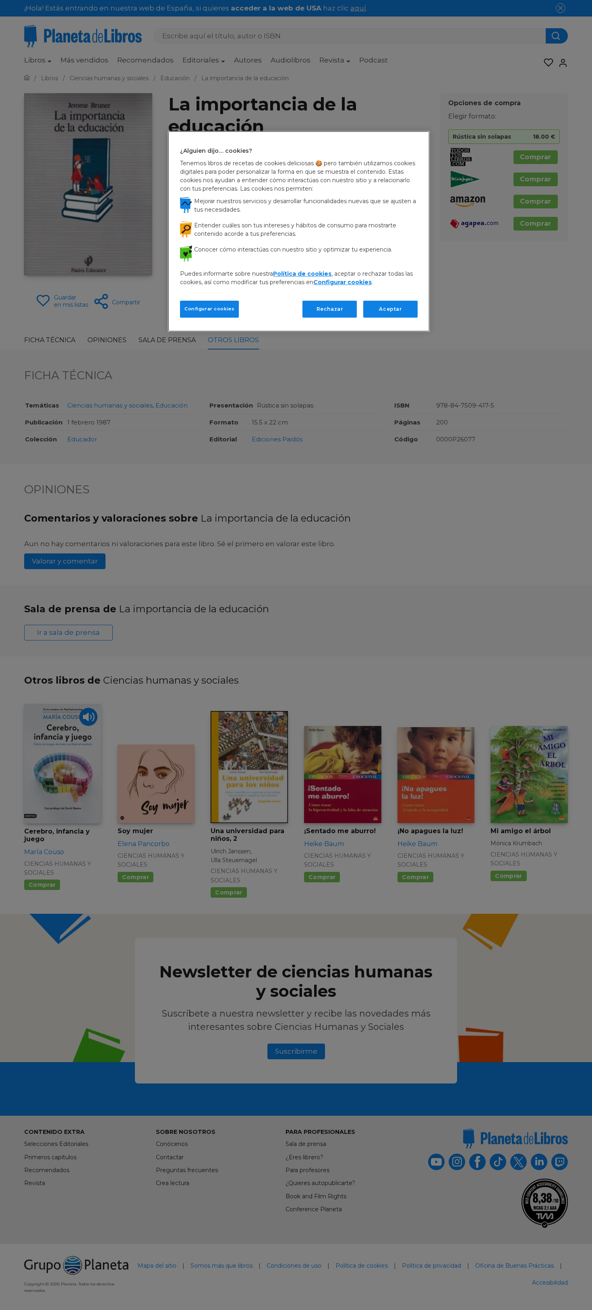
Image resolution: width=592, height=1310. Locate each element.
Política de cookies (302, 273)
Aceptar (390, 309)
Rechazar (330, 309)
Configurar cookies (209, 309)
